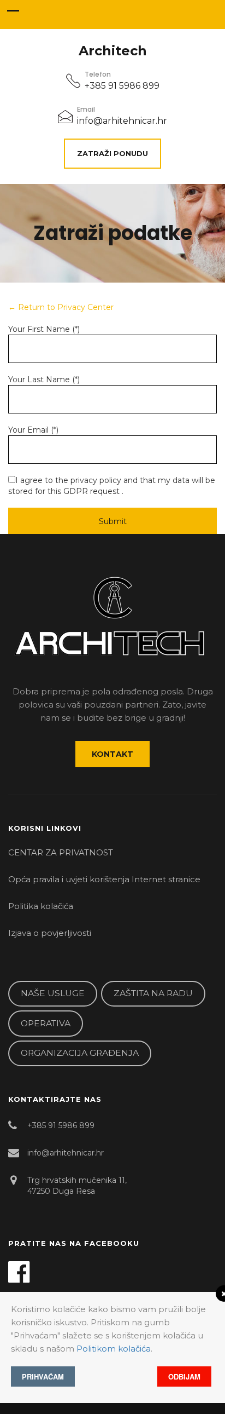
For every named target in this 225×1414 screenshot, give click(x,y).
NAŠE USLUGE (53, 993)
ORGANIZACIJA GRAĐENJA (80, 1053)
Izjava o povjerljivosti (49, 933)
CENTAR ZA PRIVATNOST (60, 852)
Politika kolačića (40, 906)
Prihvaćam (43, 1376)
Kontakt (112, 754)
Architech (113, 51)
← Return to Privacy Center (61, 307)
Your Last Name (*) (44, 379)
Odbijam (184, 1376)
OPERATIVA (45, 1023)
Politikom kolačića (113, 1348)
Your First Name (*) (44, 329)
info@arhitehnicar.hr (122, 121)
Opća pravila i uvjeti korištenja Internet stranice (104, 879)
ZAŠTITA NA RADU (153, 993)
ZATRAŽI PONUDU (112, 153)
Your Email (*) (33, 430)
